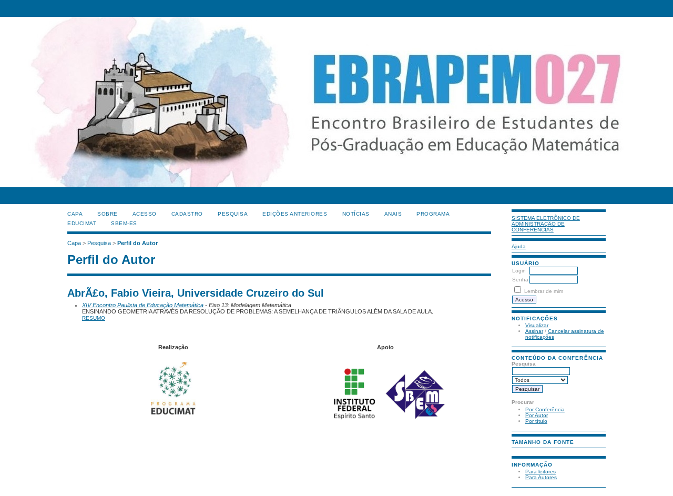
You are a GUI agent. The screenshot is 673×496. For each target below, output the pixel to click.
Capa (75, 214)
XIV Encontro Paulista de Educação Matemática (142, 305)
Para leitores (540, 471)
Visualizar (536, 325)
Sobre (107, 214)
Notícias (356, 214)
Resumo (93, 318)
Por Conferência (545, 409)
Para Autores (541, 477)
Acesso (144, 214)
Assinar (534, 331)
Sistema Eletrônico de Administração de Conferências (546, 223)
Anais (393, 214)
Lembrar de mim (543, 291)
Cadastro (187, 214)
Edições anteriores (294, 214)
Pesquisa (233, 214)
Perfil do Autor (137, 243)
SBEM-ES (124, 223)
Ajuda (519, 246)
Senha (520, 279)
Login (519, 271)
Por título (536, 421)
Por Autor (536, 415)
